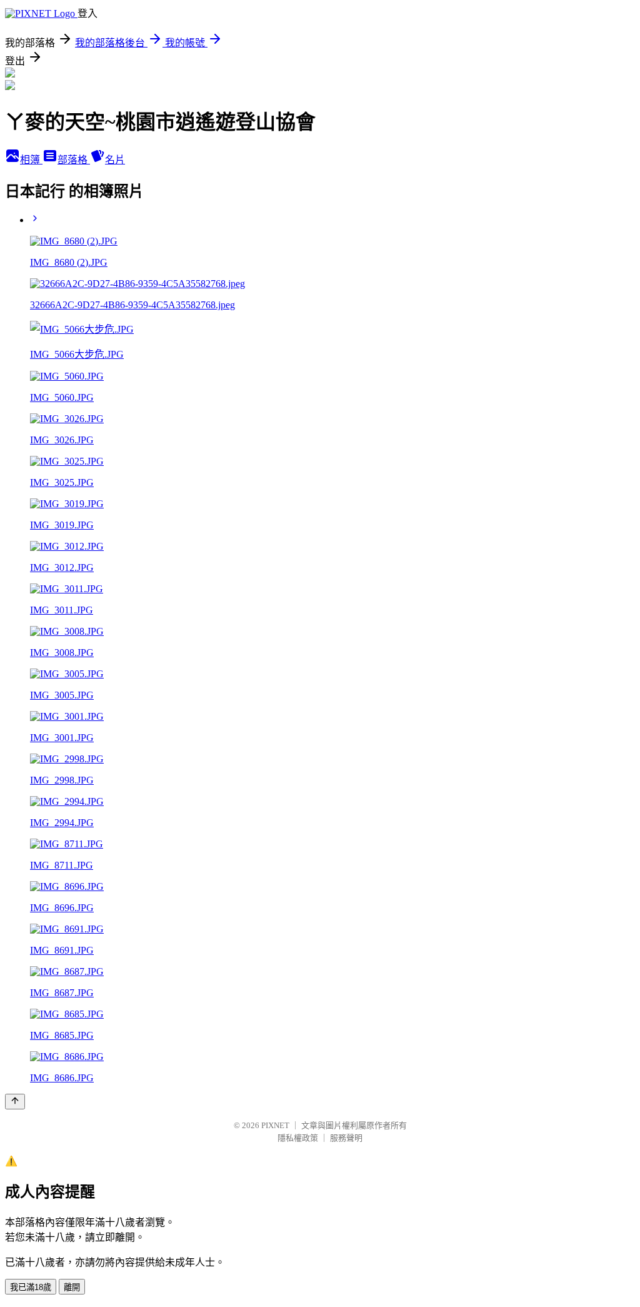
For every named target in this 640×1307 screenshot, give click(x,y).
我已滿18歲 (30, 1287)
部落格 (74, 159)
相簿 (31, 159)
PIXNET (275, 1125)
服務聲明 (346, 1138)
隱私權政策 (298, 1138)
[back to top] (15, 1101)
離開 (72, 1287)
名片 (115, 159)
